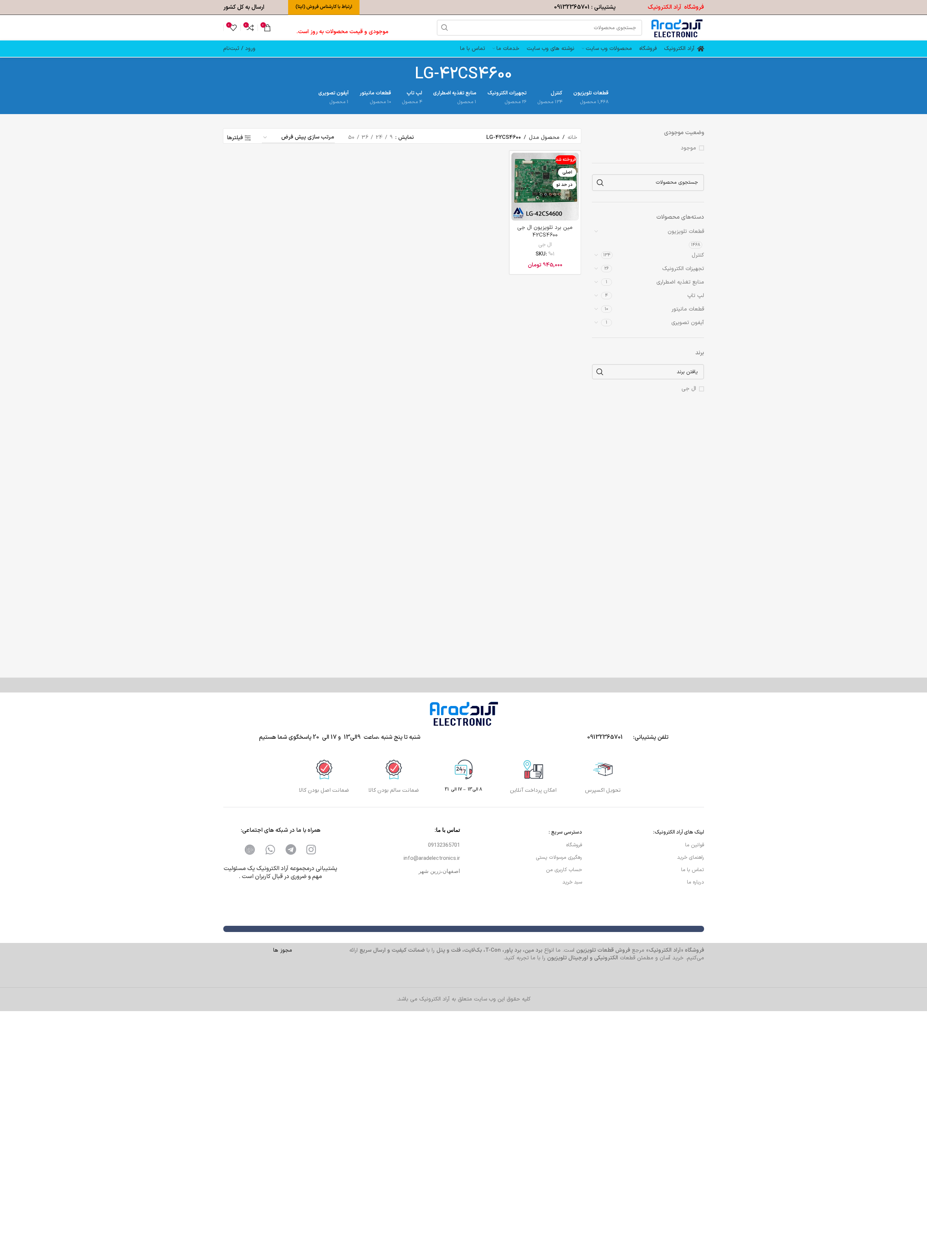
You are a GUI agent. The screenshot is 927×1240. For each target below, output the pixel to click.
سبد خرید (572, 882)
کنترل (698, 255)
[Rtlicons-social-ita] (250, 849)
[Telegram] (290, 849)
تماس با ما (692, 870)
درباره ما (695, 882)
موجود (688, 148)
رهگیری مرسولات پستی (559, 857)
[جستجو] (445, 28)
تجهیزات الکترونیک (683, 269)
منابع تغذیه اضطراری (680, 282)
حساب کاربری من (564, 870)
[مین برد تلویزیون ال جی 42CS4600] (545, 186)
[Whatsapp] (270, 849)
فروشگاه (574, 845)
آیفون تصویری (687, 323)
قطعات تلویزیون (686, 231)
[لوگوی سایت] (676, 27)
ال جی (545, 245)
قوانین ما (694, 845)
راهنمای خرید (690, 857)
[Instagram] (311, 849)
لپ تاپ (695, 296)
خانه (572, 137)
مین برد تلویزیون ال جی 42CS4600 (545, 231)
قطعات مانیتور (687, 309)
